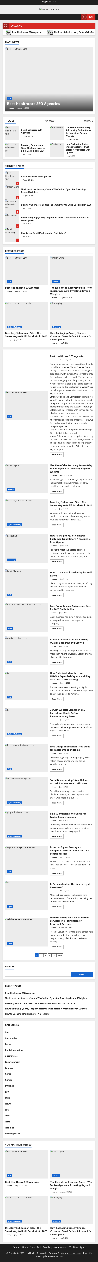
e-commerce (11, 1055)
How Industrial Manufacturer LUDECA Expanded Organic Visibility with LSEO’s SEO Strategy (26, 686)
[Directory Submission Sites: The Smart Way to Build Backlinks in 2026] (26, 316)
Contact (17, 1247)
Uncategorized (12, 1133)
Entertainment (12, 1062)
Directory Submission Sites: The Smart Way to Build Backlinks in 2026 (12, 206)
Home (25, 1247)
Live (91, 16)
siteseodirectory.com (71, 1253)
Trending (56, 327)
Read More (58, 455)
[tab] (10, 121)
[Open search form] (78, 16)
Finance (9, 1068)
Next (60, 955)
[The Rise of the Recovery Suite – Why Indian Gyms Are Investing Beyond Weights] (71, 270)
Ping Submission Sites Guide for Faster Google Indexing (26, 825)
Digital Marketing (14, 327)
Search (9, 966)
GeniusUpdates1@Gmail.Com (49, 1256)
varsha (11, 108)
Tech (9, 595)
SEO (9, 98)
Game (8, 1073)
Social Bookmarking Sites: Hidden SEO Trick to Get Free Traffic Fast (26, 791)
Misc (7, 1097)
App (7, 1032)
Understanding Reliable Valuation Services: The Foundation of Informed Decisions (26, 932)
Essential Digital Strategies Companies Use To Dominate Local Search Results (26, 860)
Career (8, 1044)
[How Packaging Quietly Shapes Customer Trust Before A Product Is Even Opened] (71, 316)
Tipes (10, 906)
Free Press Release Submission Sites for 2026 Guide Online (26, 617)
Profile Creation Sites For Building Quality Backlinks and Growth (26, 651)
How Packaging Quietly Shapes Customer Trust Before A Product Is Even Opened (12, 221)
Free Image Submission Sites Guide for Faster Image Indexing (26, 758)
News (10, 628)
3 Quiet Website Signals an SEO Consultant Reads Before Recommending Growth (26, 722)
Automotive (11, 1038)
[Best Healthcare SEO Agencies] (49, 79)
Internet (9, 1085)
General (56, 281)
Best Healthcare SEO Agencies (27, 32)
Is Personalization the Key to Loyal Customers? (26, 895)
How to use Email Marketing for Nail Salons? (12, 235)
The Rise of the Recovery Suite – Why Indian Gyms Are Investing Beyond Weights (12, 192)
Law (7, 1091)
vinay (9, 340)
